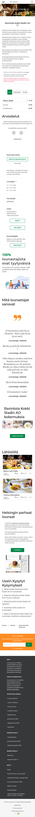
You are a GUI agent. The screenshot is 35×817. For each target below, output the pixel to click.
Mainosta (10, 755)
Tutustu (17, 550)
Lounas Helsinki (12, 698)
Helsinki (17, 228)
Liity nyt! (19, 241)
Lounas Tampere (12, 702)
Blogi (9, 769)
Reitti (17, 221)
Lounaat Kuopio (12, 711)
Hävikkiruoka (11, 715)
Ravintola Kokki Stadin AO (24, 626)
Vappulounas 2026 (13, 723)
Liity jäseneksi (11, 737)
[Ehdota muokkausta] (27, 100)
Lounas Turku (11, 707)
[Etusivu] (3, 2)
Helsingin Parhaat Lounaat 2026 (17, 778)
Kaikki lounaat (11, 786)
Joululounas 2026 (12, 719)
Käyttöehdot (17, 805)
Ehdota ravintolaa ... (13, 689)
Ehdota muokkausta (17, 159)
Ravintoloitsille (17, 163)
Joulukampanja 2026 (13, 741)
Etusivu (4, 625)
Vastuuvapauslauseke (17, 811)
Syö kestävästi (11, 790)
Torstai (25, 92)
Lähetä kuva (17, 139)
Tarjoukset (10, 727)
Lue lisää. (26, 72)
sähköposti (10, 201)
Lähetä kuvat (17, 436)
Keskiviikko (17, 92)
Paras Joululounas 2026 (14, 782)
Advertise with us (12, 759)
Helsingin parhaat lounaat (20, 523)
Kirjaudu (17, 245)
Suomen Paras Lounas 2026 (16, 774)
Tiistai (10, 92)
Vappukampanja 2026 (14, 745)
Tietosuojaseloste (19, 648)
